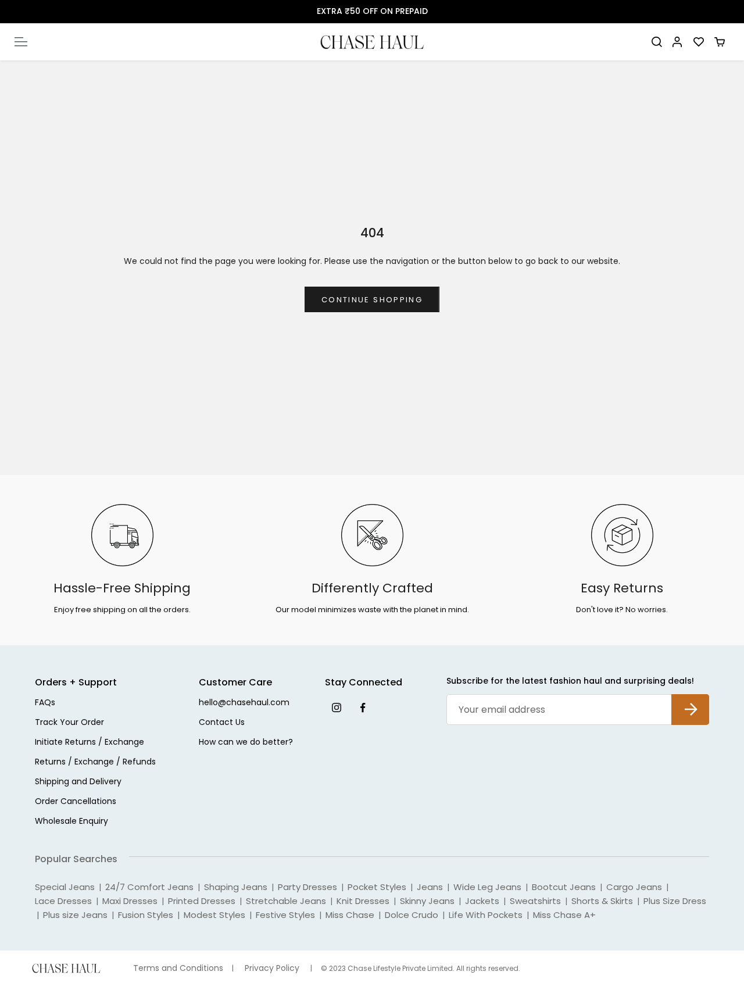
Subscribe (690, 700)
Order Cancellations (75, 802)
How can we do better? (246, 743)
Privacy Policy (272, 968)
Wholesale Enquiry (71, 822)
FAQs (45, 703)
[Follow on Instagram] (336, 707)
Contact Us (222, 723)
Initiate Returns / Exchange (89, 743)
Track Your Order (69, 723)
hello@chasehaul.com (244, 703)
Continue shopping (372, 299)
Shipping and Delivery (78, 782)
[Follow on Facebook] (362, 707)
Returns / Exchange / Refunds (95, 762)
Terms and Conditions (178, 968)
